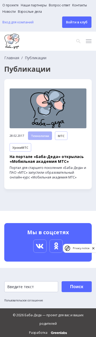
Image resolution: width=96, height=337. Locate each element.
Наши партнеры (34, 5)
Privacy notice (81, 248)
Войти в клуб (76, 22)
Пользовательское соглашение (23, 300)
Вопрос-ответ (59, 5)
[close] (93, 248)
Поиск (76, 286)
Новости (9, 11)
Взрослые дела (30, 11)
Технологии (40, 136)
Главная (11, 58)
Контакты (79, 5)
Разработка (38, 332)
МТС (61, 136)
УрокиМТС (20, 148)
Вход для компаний (18, 22)
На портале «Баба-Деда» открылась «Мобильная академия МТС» (47, 159)
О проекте (10, 5)
